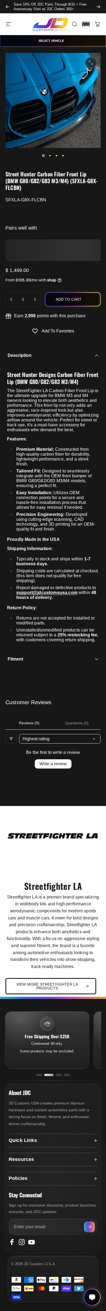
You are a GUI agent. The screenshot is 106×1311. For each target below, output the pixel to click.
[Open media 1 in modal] (90, 62)
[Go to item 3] (56, 155)
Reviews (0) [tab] (29, 723)
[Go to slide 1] (39, 1075)
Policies (18, 1178)
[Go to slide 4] (67, 1075)
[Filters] (11, 739)
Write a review (53, 763)
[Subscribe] (89, 1226)
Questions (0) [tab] (77, 723)
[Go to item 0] (43, 155)
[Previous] (8, 6)
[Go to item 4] (63, 155)
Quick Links (23, 1140)
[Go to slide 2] (49, 1075)
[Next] (98, 6)
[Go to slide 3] (59, 1075)
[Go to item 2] (49, 155)
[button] (86, 24)
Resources (21, 1159)
